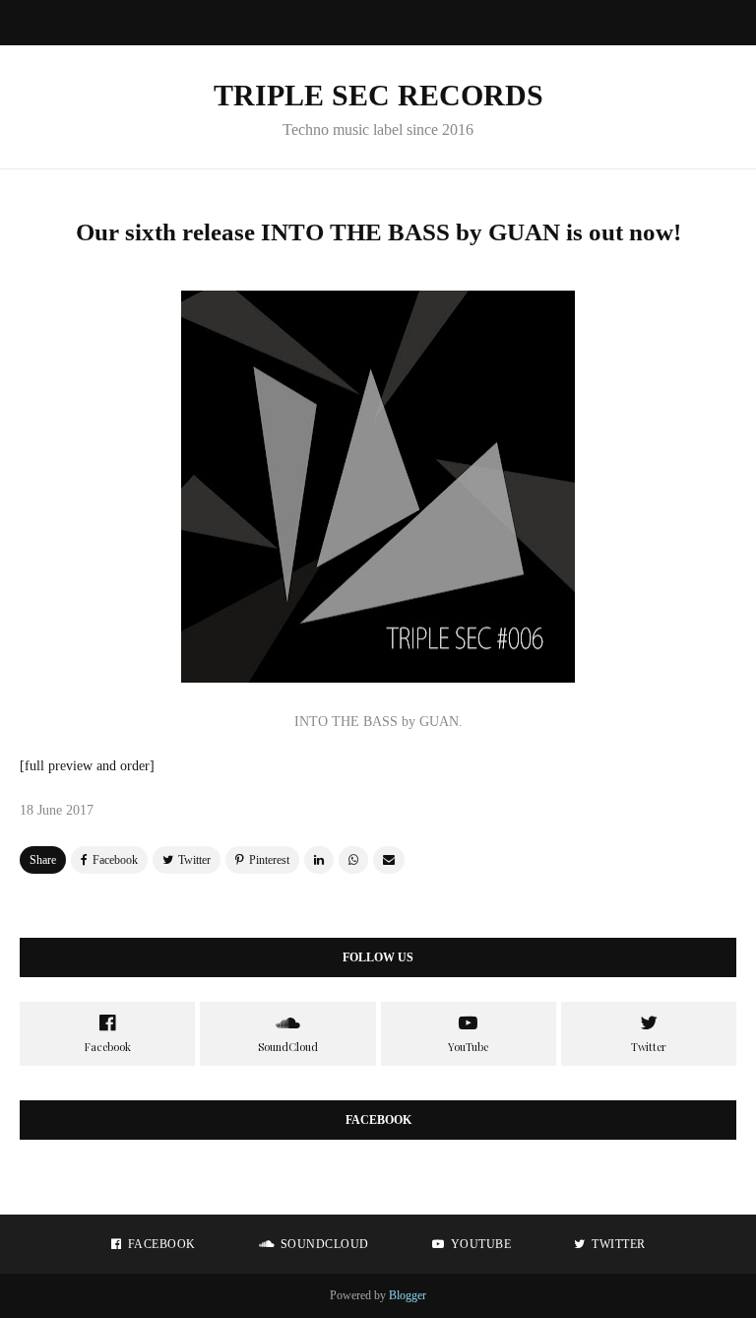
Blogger (407, 1295)
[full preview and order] (87, 765)
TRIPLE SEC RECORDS (378, 95)
